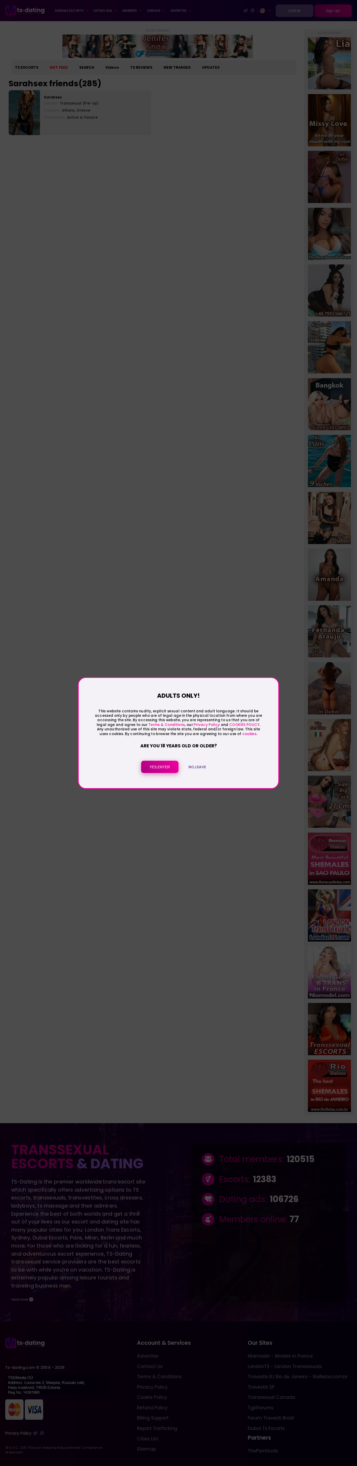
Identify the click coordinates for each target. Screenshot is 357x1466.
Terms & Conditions (166, 724)
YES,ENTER (159, 767)
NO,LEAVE (197, 767)
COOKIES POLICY (244, 724)
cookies (249, 733)
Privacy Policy (206, 724)
